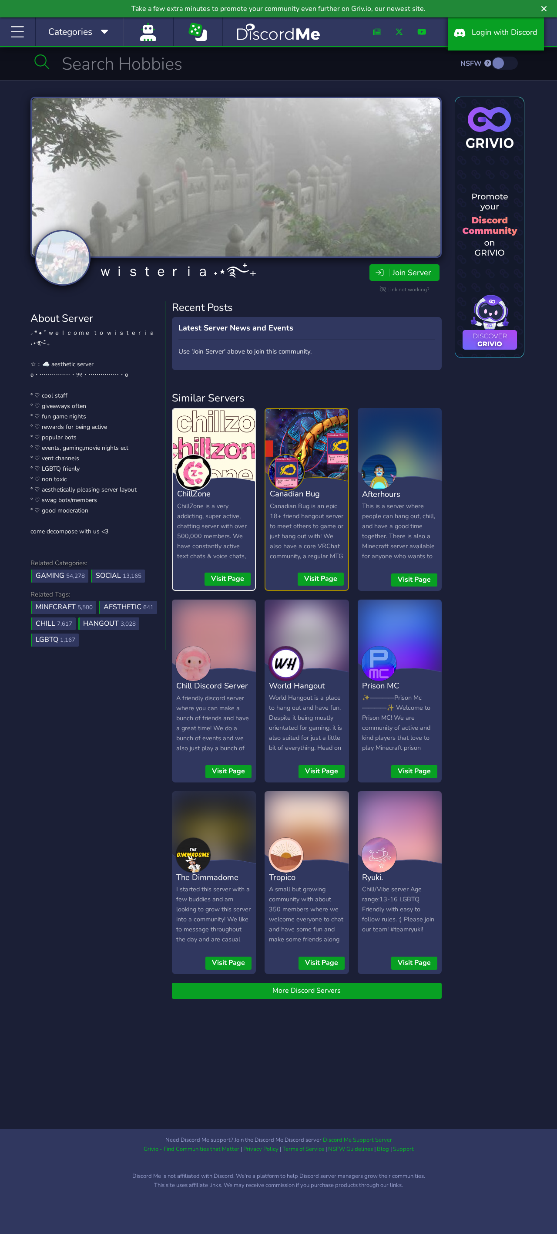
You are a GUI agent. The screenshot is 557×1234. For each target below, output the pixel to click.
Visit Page (227, 578)
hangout (109, 623)
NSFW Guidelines (350, 1149)
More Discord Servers (306, 990)
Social (118, 575)
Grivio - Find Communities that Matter (191, 1149)
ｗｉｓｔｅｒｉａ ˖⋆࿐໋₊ (177, 271)
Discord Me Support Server (357, 1140)
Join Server (412, 272)
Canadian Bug (295, 493)
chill (54, 623)
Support (403, 1149)
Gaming (60, 575)
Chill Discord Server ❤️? (212, 692)
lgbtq (55, 639)
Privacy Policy (260, 1149)
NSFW (471, 63)
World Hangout (297, 685)
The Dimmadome (207, 877)
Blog (383, 1149)
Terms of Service (303, 1149)
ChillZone (194, 493)
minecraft (64, 607)
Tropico (282, 877)
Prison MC (380, 685)
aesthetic (129, 607)
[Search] (42, 61)
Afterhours (381, 494)
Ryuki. (372, 877)
